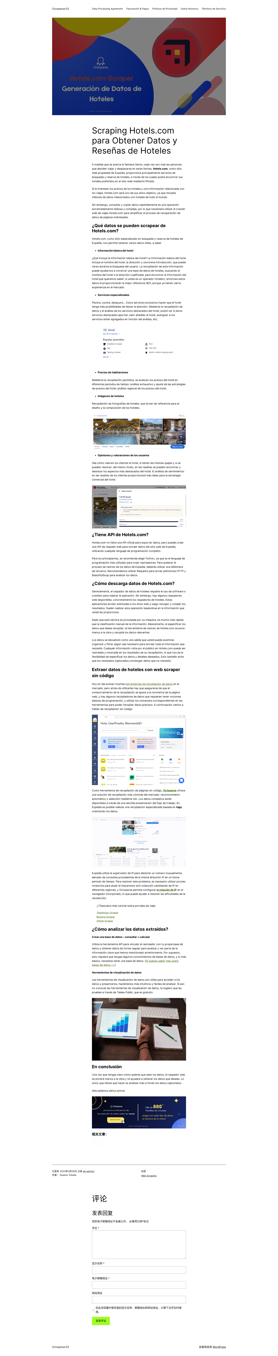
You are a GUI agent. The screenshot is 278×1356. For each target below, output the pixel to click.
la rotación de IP (167, 889)
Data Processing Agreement (107, 8)
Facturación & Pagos (137, 8)
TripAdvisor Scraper (107, 912)
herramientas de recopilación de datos (149, 684)
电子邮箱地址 (101, 1278)
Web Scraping (149, 1175)
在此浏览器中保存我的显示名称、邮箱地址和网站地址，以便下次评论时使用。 (139, 1310)
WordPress (219, 1346)
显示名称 (98, 1263)
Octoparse (170, 790)
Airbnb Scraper (105, 920)
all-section (88, 1171)
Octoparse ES (60, 8)
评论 (95, 1228)
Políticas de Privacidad (164, 8)
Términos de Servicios (214, 8)
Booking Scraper (106, 916)
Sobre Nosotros (189, 8)
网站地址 (97, 1293)
